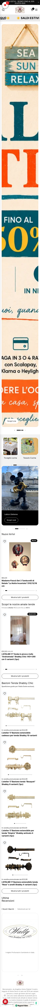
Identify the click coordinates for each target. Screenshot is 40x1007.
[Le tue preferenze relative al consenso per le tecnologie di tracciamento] (36, 1003)
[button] (3, 9)
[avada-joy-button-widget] (5, 1001)
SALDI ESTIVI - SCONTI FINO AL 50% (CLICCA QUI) (20, 2)
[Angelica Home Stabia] (19, 10)
